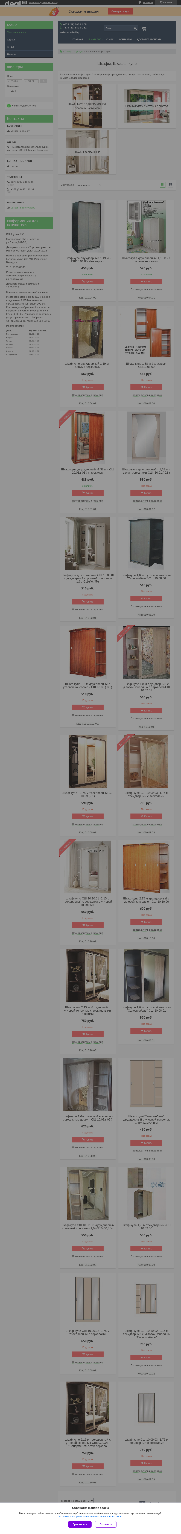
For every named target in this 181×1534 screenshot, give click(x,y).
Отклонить (106, 1524)
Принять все (80, 1524)
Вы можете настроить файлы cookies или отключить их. (89, 1516)
